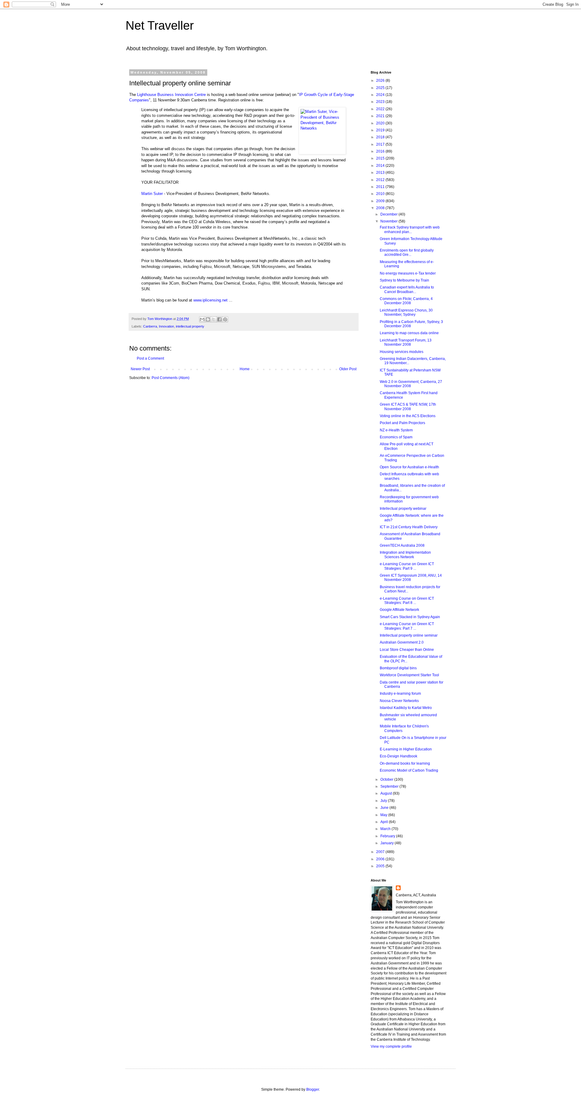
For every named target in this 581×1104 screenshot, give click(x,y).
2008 (381, 208)
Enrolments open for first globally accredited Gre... (407, 252)
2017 (381, 144)
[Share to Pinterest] (225, 319)
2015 (381, 158)
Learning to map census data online (409, 333)
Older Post (347, 369)
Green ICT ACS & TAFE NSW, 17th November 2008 (408, 406)
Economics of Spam (396, 437)
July (384, 801)
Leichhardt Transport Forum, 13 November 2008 (406, 342)
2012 (381, 180)
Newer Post (140, 369)
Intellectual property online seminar (409, 635)
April (384, 822)
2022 (381, 109)
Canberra (150, 326)
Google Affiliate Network (399, 610)
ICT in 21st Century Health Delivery (409, 527)
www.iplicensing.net (210, 300)
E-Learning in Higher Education (406, 749)
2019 (381, 130)
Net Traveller (160, 25)
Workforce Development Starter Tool (409, 675)
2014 (381, 165)
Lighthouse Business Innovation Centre (171, 94)
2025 (381, 88)
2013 (381, 172)
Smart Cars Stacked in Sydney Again (410, 617)
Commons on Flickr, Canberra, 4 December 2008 (406, 301)
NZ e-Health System (396, 430)
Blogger (312, 1089)
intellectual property (190, 326)
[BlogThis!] (208, 319)
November (389, 221)
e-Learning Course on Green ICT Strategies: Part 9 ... (407, 566)
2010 (381, 194)
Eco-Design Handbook (398, 756)
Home (245, 369)
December (389, 214)
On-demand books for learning (405, 763)
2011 (381, 187)
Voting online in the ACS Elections (407, 416)
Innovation (166, 326)
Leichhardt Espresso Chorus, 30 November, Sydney (406, 312)
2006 (381, 859)
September (389, 786)
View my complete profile (391, 1046)
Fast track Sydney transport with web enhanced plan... (410, 229)
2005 (381, 866)
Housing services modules (401, 352)
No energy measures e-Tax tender (408, 273)
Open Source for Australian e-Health (409, 467)
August (386, 793)
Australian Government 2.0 (402, 642)
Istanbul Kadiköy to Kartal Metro (406, 708)
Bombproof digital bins (398, 668)
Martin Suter (152, 193)
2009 (381, 201)
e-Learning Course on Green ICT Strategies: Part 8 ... (407, 600)
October (387, 779)
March (386, 829)
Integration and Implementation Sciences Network (405, 554)
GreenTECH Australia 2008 (402, 545)
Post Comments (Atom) (170, 378)
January (387, 843)
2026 (381, 80)
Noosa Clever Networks (399, 701)
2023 (381, 102)
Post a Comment (150, 358)
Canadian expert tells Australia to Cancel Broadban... (407, 289)
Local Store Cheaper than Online (407, 650)
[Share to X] (214, 319)
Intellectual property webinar (403, 508)
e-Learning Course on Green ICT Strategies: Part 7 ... (407, 626)
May (384, 815)
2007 (381, 852)
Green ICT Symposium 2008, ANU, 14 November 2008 (411, 577)
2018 (381, 137)
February (388, 836)
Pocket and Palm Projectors (402, 423)
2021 (381, 116)
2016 (381, 151)
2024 (381, 95)
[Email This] (202, 319)
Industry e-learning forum (400, 693)
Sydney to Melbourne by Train (404, 280)
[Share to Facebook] (219, 319)
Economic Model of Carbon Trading (409, 770)
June (384, 808)
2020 (381, 123)
